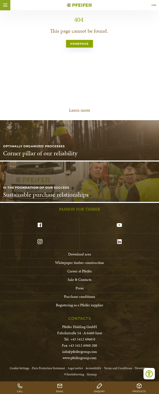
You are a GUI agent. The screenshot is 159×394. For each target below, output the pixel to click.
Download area (79, 254)
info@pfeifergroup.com (79, 351)
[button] (5, 5)
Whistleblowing (74, 374)
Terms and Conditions (118, 368)
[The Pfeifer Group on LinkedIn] (119, 241)
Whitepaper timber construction (79, 262)
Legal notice (75, 368)
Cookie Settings (19, 368)
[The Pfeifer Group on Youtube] (119, 225)
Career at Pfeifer (79, 271)
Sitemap (92, 374)
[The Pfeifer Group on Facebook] (40, 225)
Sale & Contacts (80, 279)
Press (80, 288)
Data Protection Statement (48, 368)
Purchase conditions (79, 296)
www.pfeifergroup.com (79, 357)
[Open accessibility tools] (149, 373)
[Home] (79, 5)
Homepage (79, 43)
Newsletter (141, 368)
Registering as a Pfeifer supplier (79, 305)
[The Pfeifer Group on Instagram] (40, 241)
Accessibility (93, 368)
